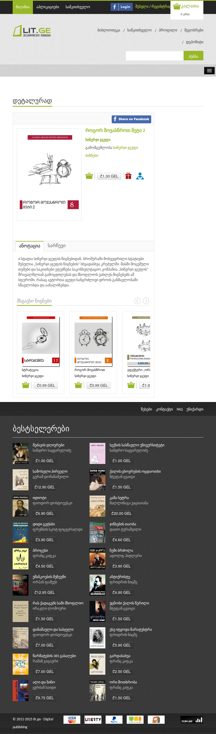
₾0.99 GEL (46, 385)
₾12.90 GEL (45, 487)
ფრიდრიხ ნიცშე (123, 582)
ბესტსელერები (41, 429)
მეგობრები (193, 30)
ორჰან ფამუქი (45, 582)
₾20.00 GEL (121, 513)
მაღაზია (23, 7)
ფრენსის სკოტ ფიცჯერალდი (57, 530)
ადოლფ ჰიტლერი (126, 556)
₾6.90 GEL (45, 513)
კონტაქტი (164, 410)
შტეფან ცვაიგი (122, 477)
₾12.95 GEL (45, 592)
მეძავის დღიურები (48, 445)
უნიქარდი (194, 410)
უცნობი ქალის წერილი (129, 603)
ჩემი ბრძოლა (121, 551)
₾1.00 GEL (45, 460)
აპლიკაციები (47, 7)
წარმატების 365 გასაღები (54, 656)
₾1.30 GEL (109, 176)
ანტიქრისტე (120, 577)
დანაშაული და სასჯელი (53, 630)
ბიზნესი (91, 156)
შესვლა (142, 7)
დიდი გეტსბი (44, 524)
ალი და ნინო (44, 682)
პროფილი (168, 30)
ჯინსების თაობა (123, 524)
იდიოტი (39, 498)
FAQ (180, 410)
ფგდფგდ (141, 175)
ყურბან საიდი (44, 688)
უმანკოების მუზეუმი (49, 577)
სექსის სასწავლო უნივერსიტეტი (137, 445)
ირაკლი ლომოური (49, 609)
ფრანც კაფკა (44, 556)
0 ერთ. (185, 14)
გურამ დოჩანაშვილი (50, 477)
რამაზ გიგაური (45, 661)
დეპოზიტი (194, 42)
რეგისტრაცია (163, 7)
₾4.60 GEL (121, 539)
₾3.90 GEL (45, 539)
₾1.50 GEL (121, 487)
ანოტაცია (29, 246)
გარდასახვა (120, 656)
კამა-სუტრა (119, 498)
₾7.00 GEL (45, 645)
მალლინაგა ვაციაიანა (129, 503)
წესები (146, 410)
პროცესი (40, 551)
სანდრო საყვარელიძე (52, 451)
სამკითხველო (78, 7)
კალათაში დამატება (90, 176)
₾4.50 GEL (45, 566)
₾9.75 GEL (45, 697)
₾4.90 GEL (121, 592)
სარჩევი (57, 245)
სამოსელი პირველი (50, 472)
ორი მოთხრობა (123, 682)
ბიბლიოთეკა (108, 30)
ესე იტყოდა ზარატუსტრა (131, 630)
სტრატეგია (30, 370)
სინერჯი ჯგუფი (97, 140)
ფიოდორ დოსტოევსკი (52, 503)
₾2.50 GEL (121, 671)
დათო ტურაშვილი (125, 530)
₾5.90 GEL (121, 645)
